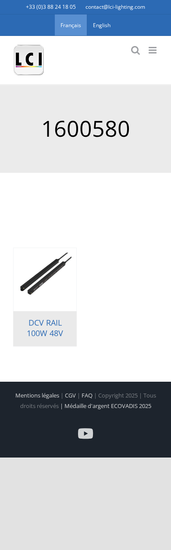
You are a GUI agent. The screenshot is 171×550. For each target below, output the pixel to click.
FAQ (88, 395)
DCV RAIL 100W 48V (45, 327)
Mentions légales (38, 395)
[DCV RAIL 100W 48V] (45, 279)
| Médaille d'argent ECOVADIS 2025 (105, 406)
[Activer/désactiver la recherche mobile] (135, 50)
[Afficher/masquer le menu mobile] (153, 50)
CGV (71, 395)
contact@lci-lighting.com (115, 7)
